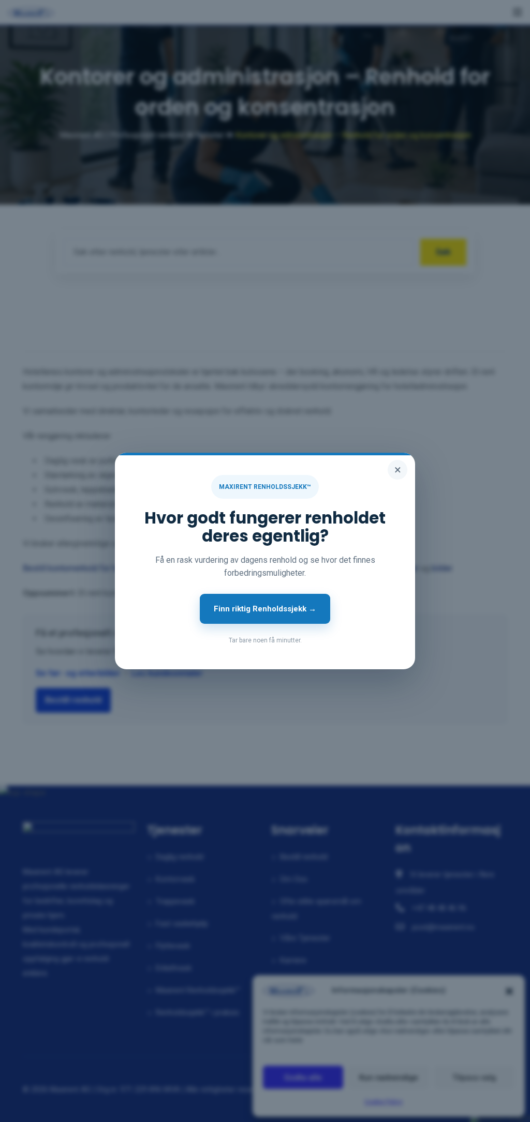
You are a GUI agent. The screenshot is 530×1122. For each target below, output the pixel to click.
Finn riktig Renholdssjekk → (265, 608)
